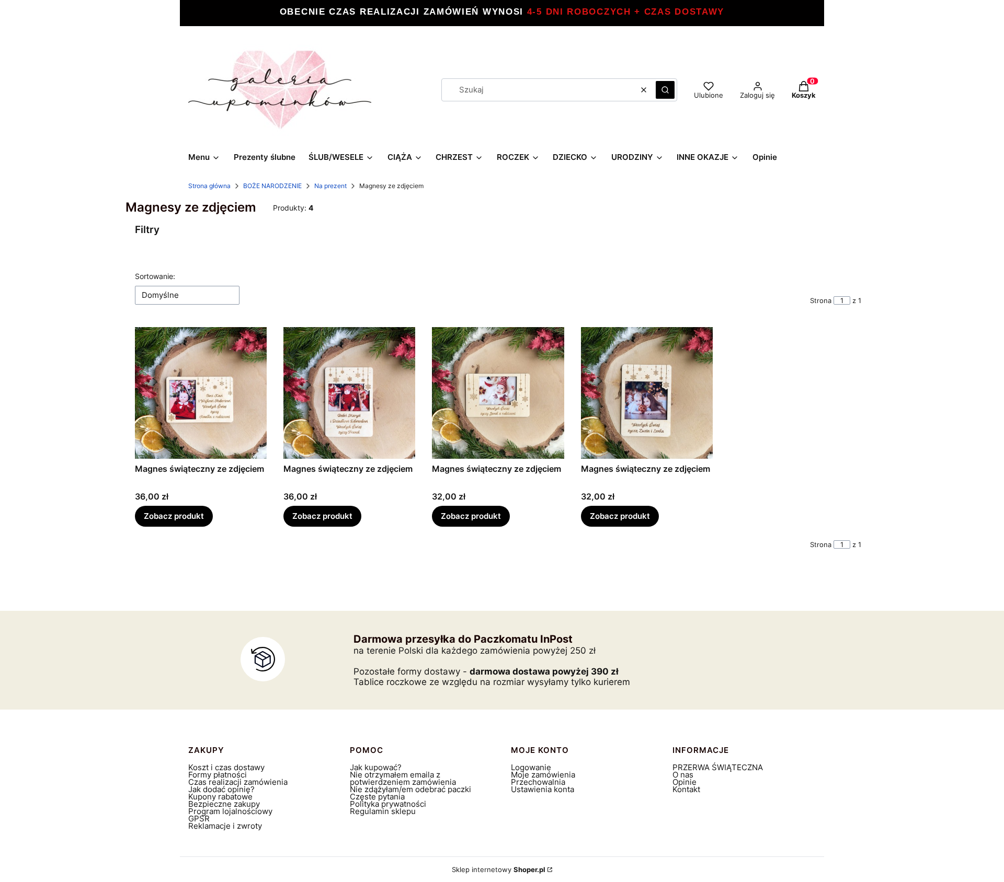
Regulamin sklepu (383, 811)
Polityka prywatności (388, 804)
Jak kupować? (376, 767)
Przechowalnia (538, 782)
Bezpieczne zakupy (224, 804)
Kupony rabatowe (220, 797)
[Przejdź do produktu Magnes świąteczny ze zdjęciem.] (201, 393)
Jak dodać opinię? (221, 789)
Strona (820, 300)
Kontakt (686, 789)
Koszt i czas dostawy (226, 767)
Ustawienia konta (542, 789)
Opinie (684, 782)
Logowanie (531, 767)
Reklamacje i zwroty (225, 826)
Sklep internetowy (498, 869)
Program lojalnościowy (230, 811)
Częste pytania (377, 797)
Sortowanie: (155, 276)
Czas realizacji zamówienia (238, 782)
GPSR (199, 818)
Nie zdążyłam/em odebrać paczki (410, 789)
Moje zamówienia (543, 775)
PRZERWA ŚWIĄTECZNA (717, 767)
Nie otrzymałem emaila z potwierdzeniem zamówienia (403, 778)
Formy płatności (217, 775)
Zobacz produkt (174, 516)
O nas (682, 775)
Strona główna (209, 186)
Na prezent (330, 186)
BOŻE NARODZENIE (272, 186)
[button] (665, 90)
